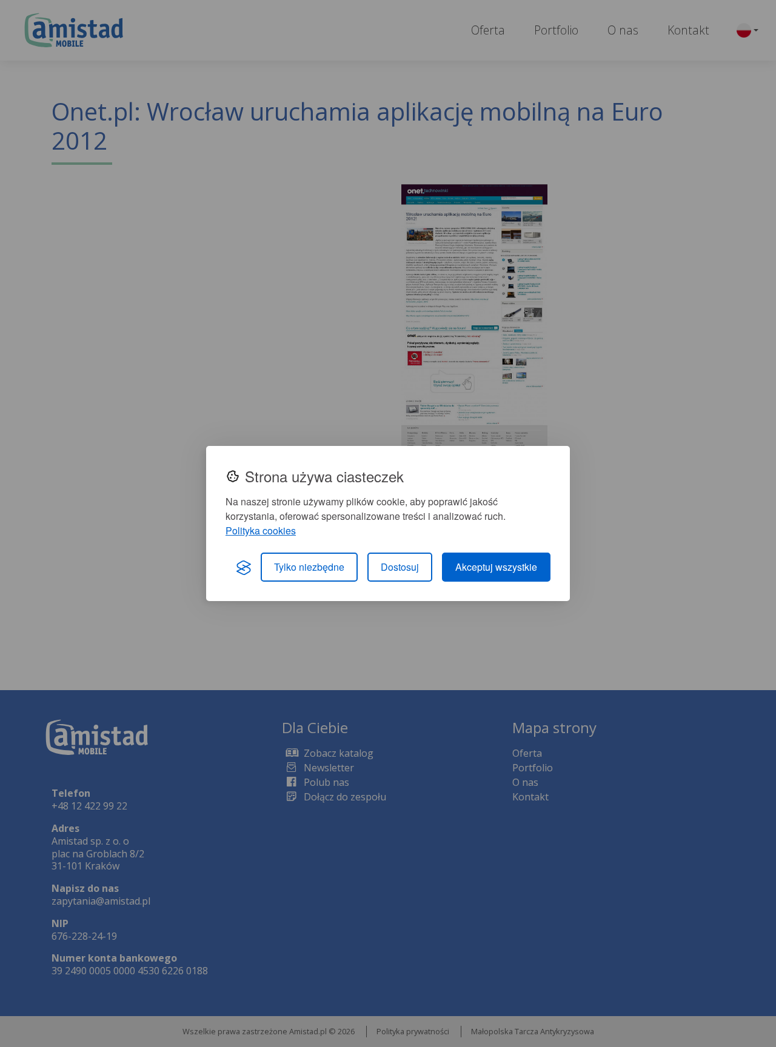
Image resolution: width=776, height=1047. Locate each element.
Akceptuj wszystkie (496, 567)
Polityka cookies (261, 530)
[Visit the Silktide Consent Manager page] (243, 567)
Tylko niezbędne (309, 567)
